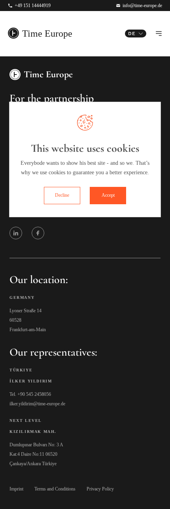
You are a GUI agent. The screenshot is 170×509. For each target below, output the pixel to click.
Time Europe (47, 33)
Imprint (16, 489)
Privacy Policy (100, 489)
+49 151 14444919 (33, 5)
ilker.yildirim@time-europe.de (37, 403)
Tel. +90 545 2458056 (30, 394)
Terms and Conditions (55, 489)
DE (132, 33)
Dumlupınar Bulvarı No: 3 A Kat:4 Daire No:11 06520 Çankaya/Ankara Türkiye (36, 454)
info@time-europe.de (142, 5)
